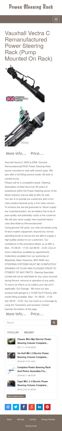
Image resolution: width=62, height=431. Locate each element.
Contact (32, 419)
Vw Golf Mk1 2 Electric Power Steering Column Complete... (33, 355)
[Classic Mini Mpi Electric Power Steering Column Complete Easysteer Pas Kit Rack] (11, 342)
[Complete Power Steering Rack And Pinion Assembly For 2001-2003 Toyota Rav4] (11, 370)
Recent (29, 332)
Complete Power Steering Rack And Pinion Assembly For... (34, 369)
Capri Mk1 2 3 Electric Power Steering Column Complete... (32, 383)
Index (9, 419)
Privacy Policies (48, 419)
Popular (13, 332)
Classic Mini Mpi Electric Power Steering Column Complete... (34, 341)
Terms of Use (31, 425)
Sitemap (20, 419)
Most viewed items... (16, 396)
